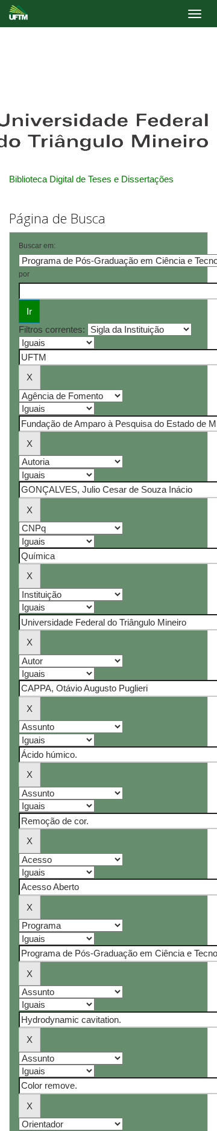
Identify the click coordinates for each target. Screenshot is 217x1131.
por (24, 274)
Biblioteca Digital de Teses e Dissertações (91, 179)
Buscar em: (37, 246)
